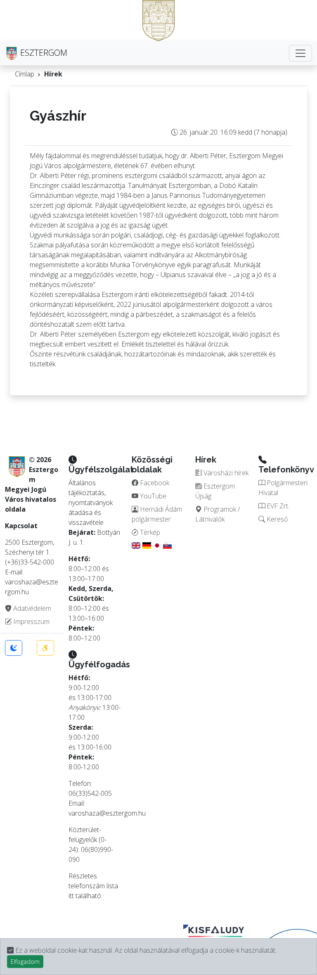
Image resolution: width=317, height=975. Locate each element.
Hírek (53, 73)
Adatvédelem (31, 608)
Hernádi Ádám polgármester (157, 514)
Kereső (276, 519)
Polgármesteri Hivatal (283, 487)
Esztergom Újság (215, 491)
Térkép (149, 532)
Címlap (24, 73)
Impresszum (31, 621)
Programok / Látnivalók (217, 514)
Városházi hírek (225, 472)
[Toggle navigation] (300, 53)
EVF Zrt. (277, 505)
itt (71, 895)
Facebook (153, 482)
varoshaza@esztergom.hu (107, 813)
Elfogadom (25, 962)
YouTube (152, 496)
